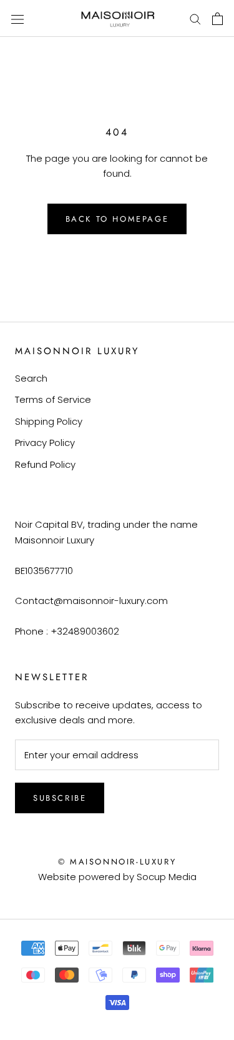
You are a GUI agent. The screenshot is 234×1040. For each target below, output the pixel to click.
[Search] (195, 18)
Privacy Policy (45, 442)
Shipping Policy (48, 421)
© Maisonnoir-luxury (117, 862)
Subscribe (59, 798)
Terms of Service (53, 399)
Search (31, 378)
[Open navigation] (17, 19)
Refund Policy (45, 464)
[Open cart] (217, 18)
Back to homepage (117, 219)
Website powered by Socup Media (117, 876)
